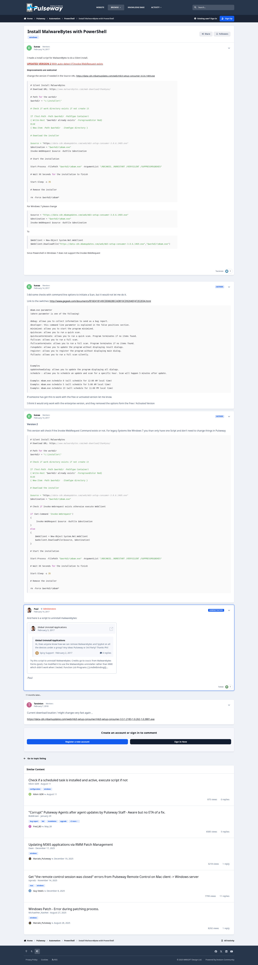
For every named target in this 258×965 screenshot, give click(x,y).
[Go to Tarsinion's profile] (29, 704)
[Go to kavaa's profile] (29, 48)
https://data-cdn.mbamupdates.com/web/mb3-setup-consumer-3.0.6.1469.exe (115, 75)
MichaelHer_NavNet (38, 912)
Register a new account (77, 741)
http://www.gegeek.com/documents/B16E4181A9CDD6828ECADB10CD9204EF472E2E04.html (100, 301)
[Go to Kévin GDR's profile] (30, 794)
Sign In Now (180, 741)
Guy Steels (38, 890)
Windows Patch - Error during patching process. (64, 909)
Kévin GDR (34, 783)
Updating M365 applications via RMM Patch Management (71, 844)
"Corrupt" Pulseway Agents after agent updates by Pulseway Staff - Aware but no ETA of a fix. (97, 812)
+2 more (73, 821)
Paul (36, 609)
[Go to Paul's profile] (29, 610)
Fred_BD (37, 826)
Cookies (44, 959)
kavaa (37, 46)
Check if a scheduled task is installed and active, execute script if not (78, 780)
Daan (31, 848)
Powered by (220, 959)
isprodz (32, 880)
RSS (55, 959)
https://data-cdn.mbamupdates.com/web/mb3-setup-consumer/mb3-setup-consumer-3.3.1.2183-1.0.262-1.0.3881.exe (91, 719)
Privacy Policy (31, 959)
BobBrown (34, 816)
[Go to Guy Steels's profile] (30, 890)
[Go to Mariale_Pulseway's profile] (30, 858)
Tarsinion (220, 271)
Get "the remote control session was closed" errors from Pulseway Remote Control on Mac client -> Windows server (114, 877)
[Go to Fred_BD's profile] (30, 826)
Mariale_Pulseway (42, 858)
